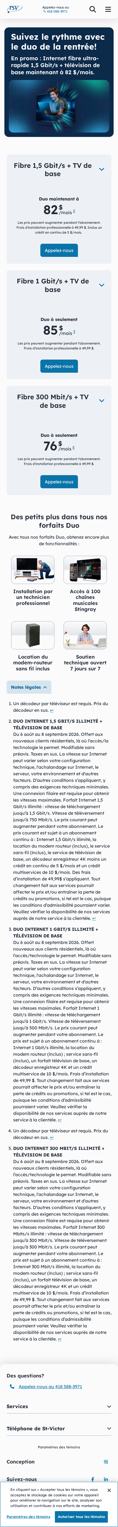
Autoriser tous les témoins (81, 1516)
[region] (59, 1504)
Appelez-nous (59, 250)
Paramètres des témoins (28, 1516)
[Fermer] (109, 1490)
